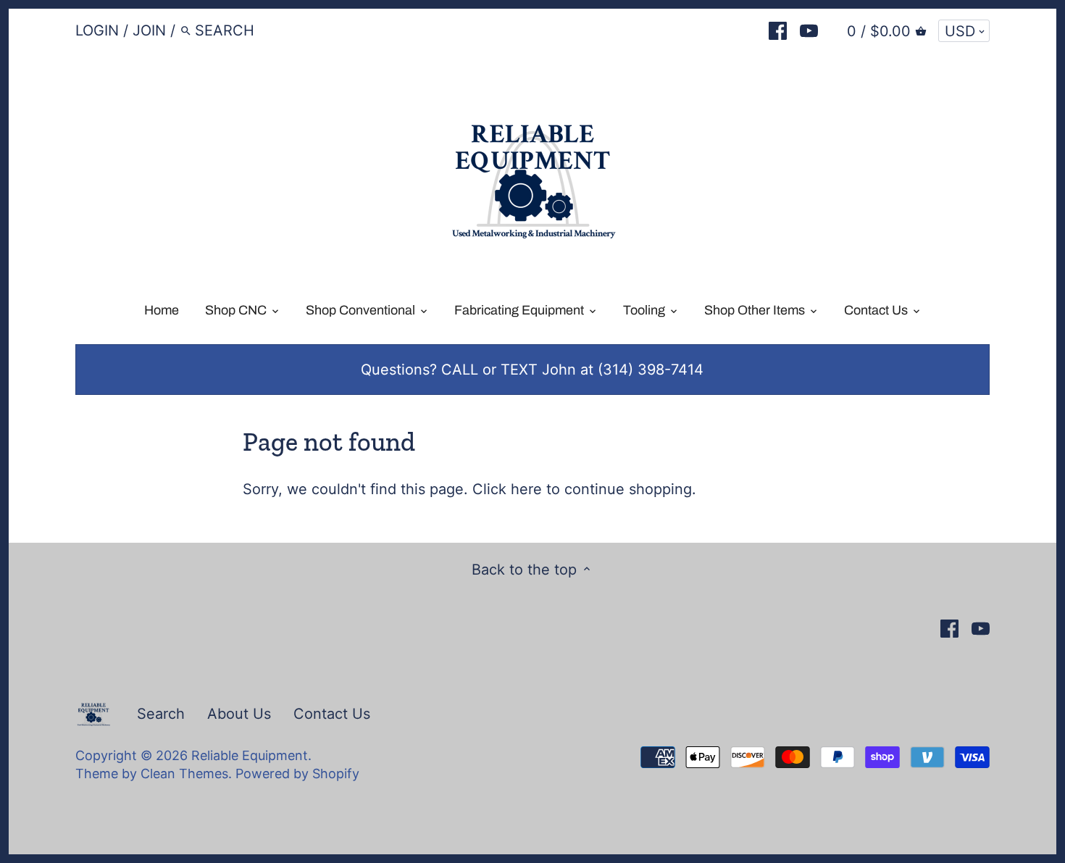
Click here (507, 489)
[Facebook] (778, 29)
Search (161, 713)
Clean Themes (184, 773)
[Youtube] (809, 29)
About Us (239, 713)
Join (149, 30)
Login (97, 30)
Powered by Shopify (297, 773)
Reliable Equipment (249, 755)
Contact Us (331, 713)
